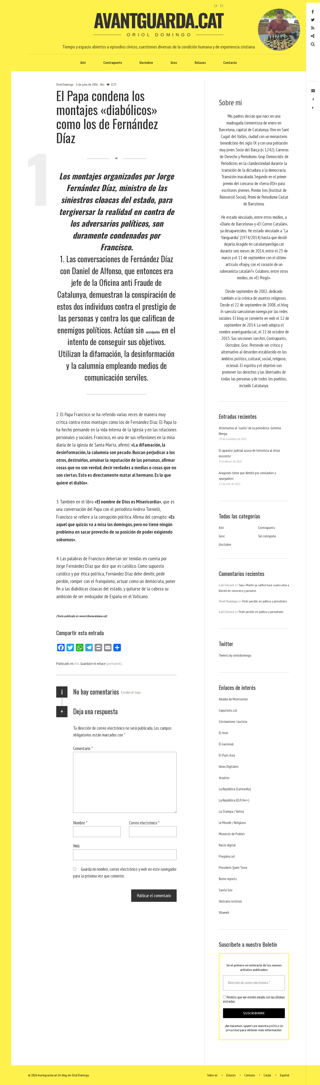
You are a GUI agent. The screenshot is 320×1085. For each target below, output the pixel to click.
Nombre (80, 823)
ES (221, 5)
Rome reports (228, 878)
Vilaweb (224, 912)
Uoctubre (146, 62)
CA (215, 5)
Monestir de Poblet (232, 833)
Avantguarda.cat (158, 20)
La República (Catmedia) (235, 788)
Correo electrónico (144, 823)
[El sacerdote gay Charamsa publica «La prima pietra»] (313, 99)
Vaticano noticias (230, 901)
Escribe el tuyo (131, 692)
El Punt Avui (227, 755)
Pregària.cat (227, 856)
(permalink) (114, 663)
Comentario (83, 748)
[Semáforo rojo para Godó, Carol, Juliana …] (313, 108)
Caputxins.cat (228, 710)
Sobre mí (212, 1075)
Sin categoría (267, 536)
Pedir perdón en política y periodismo (264, 601)
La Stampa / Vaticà (231, 811)
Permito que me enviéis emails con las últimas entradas (254, 999)
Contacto (230, 62)
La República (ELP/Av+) (234, 800)
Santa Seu (225, 890)
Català (267, 1075)
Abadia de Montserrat (233, 699)
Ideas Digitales (228, 766)
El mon (223, 732)
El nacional (226, 744)
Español (284, 1075)
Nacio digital (227, 845)
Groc (174, 62)
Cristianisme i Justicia (233, 721)
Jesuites (224, 777)
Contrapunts (112, 62)
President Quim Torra (233, 867)
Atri (83, 62)
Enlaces (200, 62)
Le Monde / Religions (232, 822)
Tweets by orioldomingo (235, 655)
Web (76, 846)
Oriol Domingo (65, 84)
